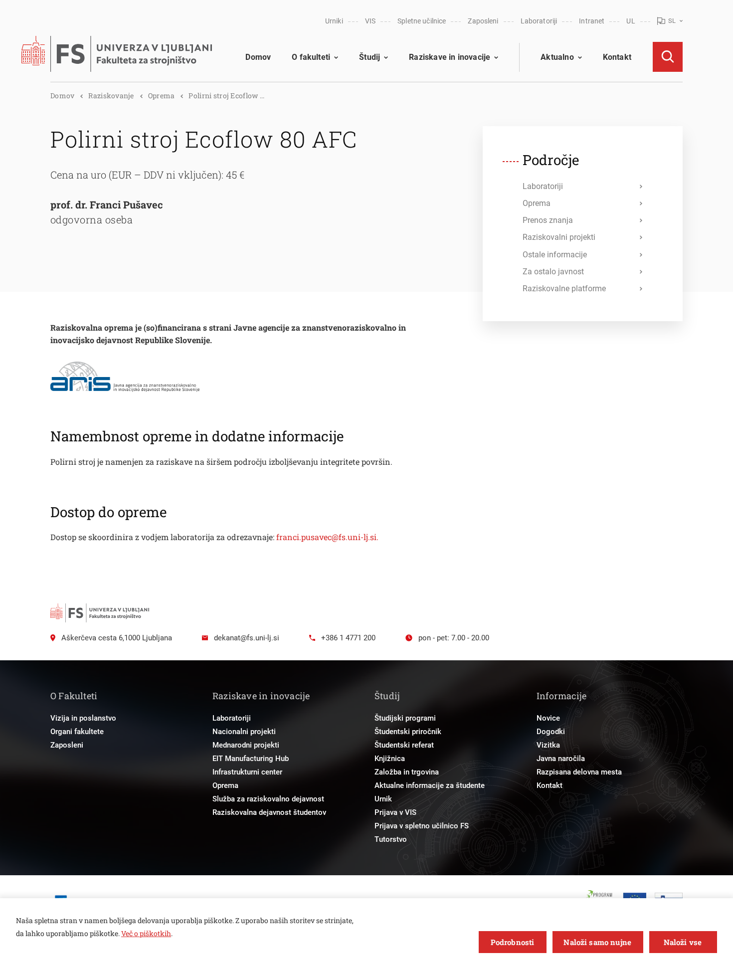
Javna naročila (561, 758)
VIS (370, 21)
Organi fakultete (77, 731)
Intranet (591, 21)
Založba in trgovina (406, 772)
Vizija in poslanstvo (83, 718)
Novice (548, 718)
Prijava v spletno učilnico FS (421, 825)
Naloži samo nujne (597, 942)
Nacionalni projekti (244, 731)
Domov (258, 57)
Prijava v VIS (395, 812)
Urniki (334, 21)
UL (630, 21)
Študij (369, 57)
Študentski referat (404, 745)
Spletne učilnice (421, 21)
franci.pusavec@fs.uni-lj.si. (327, 537)
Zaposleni (483, 21)
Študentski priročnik (407, 731)
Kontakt (617, 57)
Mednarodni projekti (245, 745)
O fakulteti (311, 57)
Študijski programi (405, 718)
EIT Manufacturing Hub (250, 758)
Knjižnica (389, 758)
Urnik (383, 798)
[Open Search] (668, 57)
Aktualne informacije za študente (429, 785)
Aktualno (557, 57)
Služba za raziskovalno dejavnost (268, 798)
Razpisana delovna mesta (579, 772)
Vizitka (548, 745)
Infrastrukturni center (247, 772)
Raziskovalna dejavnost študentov (269, 812)
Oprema (161, 95)
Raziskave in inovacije (449, 57)
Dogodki (551, 731)
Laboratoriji (539, 21)
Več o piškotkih (146, 933)
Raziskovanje (111, 95)
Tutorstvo (390, 839)
